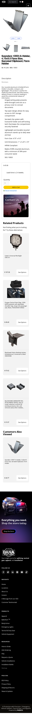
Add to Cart (16, 187)
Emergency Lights (7, 627)
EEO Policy (5, 680)
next (18, 38)
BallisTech (6, 620)
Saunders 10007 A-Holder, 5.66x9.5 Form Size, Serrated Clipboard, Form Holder (16, 461)
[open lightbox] (16, 21)
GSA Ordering (6, 650)
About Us (5, 592)
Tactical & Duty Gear (8, 631)
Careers (4, 595)
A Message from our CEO (10, 599)
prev (13, 38)
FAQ (3, 654)
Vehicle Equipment (8, 634)
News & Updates (7, 691)
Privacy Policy (6, 684)
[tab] (6, 78)
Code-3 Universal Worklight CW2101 (13, 256)
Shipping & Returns (8, 688)
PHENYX (20, 710)
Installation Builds (8, 665)
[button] (21, 1)
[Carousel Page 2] (16, 41)
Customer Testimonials (9, 602)
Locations (5, 588)
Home (4, 584)
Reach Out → (9, 203)
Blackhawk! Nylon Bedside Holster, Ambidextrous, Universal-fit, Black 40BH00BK (15, 354)
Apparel (4, 616)
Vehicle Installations (8, 661)
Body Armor (6, 623)
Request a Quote (7, 657)
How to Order (6, 646)
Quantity (6, 180)
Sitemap (4, 668)
